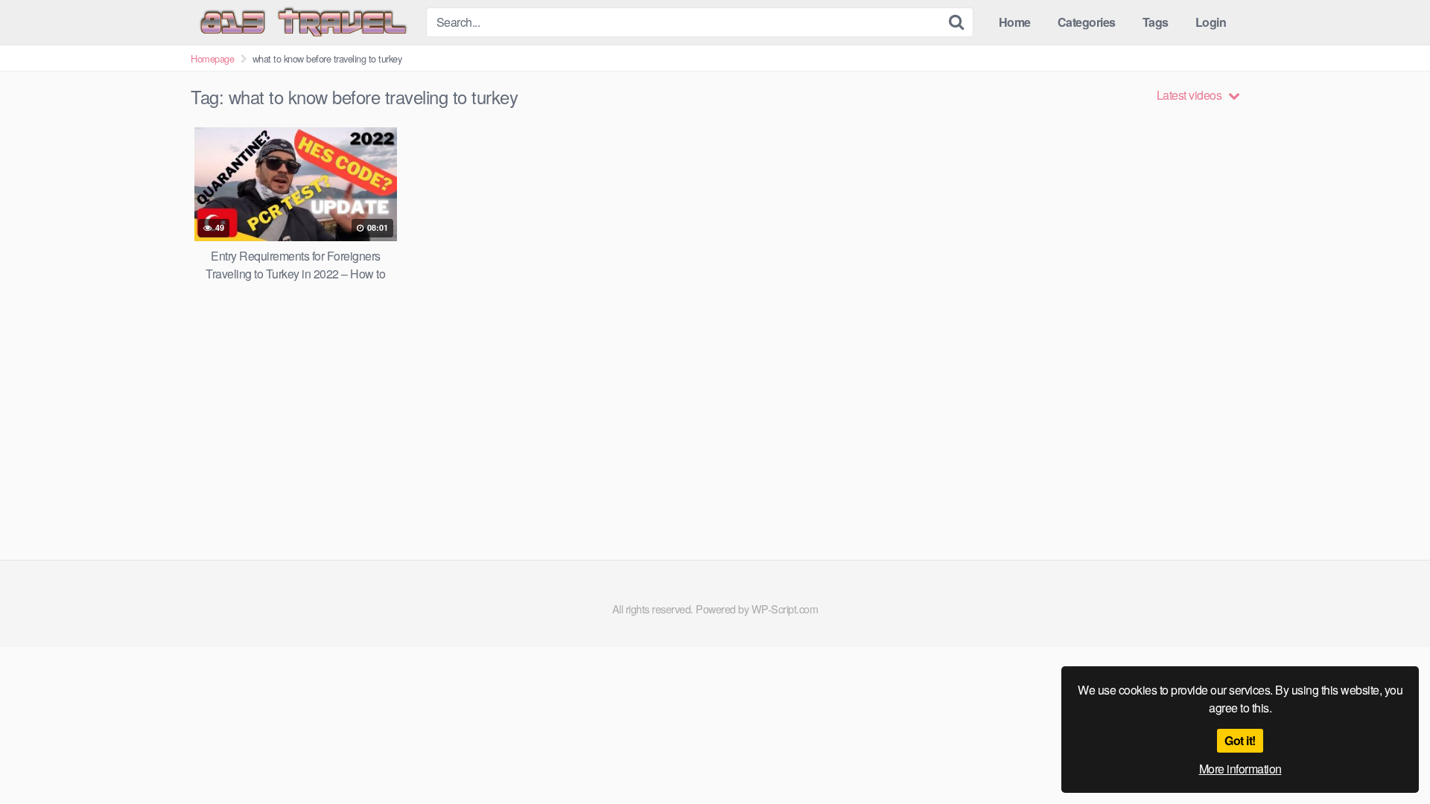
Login (1211, 22)
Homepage (212, 58)
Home (1015, 22)
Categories (1087, 22)
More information (1240, 768)
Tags (1156, 22)
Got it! (1240, 740)
